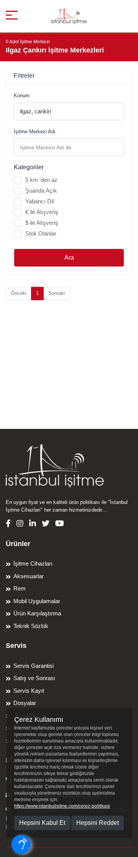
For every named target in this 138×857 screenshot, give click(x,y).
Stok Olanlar (40, 233)
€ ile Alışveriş (41, 212)
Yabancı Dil (39, 201)
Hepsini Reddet (97, 822)
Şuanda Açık (41, 190)
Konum (22, 95)
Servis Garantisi (33, 665)
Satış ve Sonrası (34, 678)
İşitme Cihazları (33, 563)
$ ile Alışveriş (41, 222)
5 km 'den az (41, 180)
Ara (69, 257)
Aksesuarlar (28, 576)
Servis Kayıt (28, 690)
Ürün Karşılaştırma (37, 613)
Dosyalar (24, 703)
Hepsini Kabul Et (42, 822)
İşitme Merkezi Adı (35, 131)
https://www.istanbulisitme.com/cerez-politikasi (62, 806)
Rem (19, 588)
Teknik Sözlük (30, 626)
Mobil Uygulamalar (36, 601)
